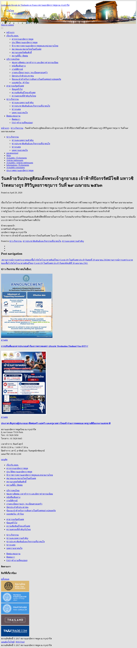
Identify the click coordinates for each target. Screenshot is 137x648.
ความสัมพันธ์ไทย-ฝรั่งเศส (23, 92)
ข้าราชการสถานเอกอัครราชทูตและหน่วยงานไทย (35, 46)
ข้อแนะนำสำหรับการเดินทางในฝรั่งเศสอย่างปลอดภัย (36, 79)
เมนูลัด (4, 459)
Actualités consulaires (15, 167)
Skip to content (7, 25)
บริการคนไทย (12, 59)
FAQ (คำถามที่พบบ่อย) (22, 122)
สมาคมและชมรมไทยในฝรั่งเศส (26, 49)
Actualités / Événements (16, 158)
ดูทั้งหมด (5, 579)
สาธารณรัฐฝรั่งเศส (15, 86)
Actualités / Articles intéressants (19, 163)
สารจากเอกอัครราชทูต (22, 39)
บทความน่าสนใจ (20, 112)
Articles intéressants (14, 160)
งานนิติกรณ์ (17, 69)
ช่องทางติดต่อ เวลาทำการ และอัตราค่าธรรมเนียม (35, 62)
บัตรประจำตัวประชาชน (23, 76)
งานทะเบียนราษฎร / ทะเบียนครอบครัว (30, 72)
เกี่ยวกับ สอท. (12, 36)
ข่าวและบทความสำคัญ (23, 102)
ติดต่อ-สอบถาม (13, 116)
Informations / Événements (17, 165)
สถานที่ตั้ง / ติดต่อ (20, 56)
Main (8, 155)
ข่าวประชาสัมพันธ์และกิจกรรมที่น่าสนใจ (31, 106)
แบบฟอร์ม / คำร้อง (20, 82)
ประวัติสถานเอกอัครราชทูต (24, 42)
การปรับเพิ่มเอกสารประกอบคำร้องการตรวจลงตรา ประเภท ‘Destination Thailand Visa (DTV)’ (44, 346)
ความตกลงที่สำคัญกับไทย (24, 96)
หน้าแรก (10, 32)
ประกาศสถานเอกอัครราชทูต (19, 170)
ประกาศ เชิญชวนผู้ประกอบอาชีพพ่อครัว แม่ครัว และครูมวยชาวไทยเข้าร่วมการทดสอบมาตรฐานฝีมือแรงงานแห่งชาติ (56, 423)
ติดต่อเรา (16, 119)
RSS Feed (20, 642)
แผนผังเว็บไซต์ (7, 642)
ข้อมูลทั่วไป (17, 89)
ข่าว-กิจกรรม (12, 99)
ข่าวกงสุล (16, 109)
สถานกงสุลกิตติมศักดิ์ (22, 52)
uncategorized (12, 153)
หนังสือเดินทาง (19, 66)
